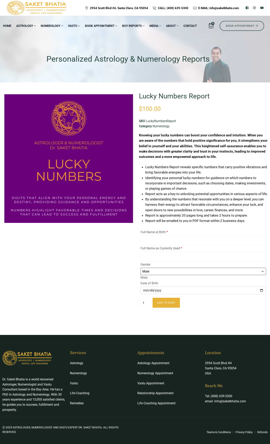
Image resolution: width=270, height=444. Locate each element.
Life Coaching (79, 393)
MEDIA (153, 26)
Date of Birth (149, 283)
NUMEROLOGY (50, 26)
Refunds (262, 432)
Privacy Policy (244, 432)
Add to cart (166, 302)
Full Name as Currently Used (161, 248)
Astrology (24, 26)
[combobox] (144, 277)
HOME (7, 26)
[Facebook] (247, 8)
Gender (145, 264)
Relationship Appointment (155, 393)
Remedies (77, 403)
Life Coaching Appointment (156, 403)
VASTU (72, 26)
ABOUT (171, 26)
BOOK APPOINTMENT (99, 26)
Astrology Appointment (153, 363)
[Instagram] (254, 8)
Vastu (74, 383)
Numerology (161, 126)
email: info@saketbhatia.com (225, 401)
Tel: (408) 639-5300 (218, 396)
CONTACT (190, 26)
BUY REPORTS (132, 26)
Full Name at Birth (154, 232)
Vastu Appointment (150, 383)
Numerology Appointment (155, 373)
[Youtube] (262, 8)
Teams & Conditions (219, 432)
